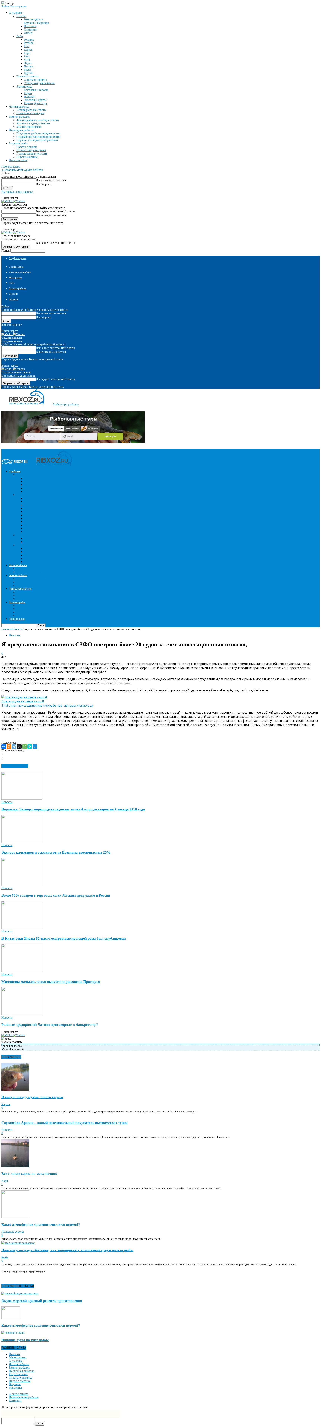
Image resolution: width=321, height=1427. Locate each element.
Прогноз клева (18, 160)
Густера (28, 42)
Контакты (13, 299)
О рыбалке (15, 1360)
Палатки (29, 96)
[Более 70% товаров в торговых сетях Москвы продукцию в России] (21, 884)
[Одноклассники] (9, 746)
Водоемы (13, 293)
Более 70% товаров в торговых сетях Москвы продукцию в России (55, 895)
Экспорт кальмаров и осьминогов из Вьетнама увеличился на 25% (55, 852)
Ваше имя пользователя (51, 180)
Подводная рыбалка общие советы (38, 133)
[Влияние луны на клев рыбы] (12, 1332)
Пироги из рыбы (27, 156)
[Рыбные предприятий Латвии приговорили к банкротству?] (21, 1014)
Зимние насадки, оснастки (33, 123)
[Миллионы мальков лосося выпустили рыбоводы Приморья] (21, 971)
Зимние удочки (33, 19)
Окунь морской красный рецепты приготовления (41, 1301)
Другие (28, 73)
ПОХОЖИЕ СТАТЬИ (14, 766)
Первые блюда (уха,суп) (31, 153)
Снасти (21, 16)
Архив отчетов (33, 169)
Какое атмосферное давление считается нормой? (40, 1224)
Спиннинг (30, 29)
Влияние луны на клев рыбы (25, 1340)
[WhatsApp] (24, 746)
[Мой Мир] (35, 746)
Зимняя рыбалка (19, 1367)
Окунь (28, 63)
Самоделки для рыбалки (39, 83)
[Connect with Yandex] (19, 201)
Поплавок (30, 26)
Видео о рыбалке (19, 1381)
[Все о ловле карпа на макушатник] (15, 1166)
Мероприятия (15, 277)
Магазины (15, 1387)
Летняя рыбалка (19, 1364)
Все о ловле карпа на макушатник (29, 1173)
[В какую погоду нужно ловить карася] (15, 1090)
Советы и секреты (35, 79)
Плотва (28, 66)
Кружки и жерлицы (36, 22)
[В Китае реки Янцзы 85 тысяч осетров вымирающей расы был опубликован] (21, 928)
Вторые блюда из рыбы (31, 150)
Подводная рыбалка (21, 1370)
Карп (27, 53)
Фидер (28, 32)
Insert (40, 1423)
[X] (19, 746)
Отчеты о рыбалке (17, 288)
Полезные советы (27, 76)
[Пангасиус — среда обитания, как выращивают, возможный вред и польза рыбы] (18, 1242)
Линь (27, 59)
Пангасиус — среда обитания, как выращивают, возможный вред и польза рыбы (67, 1250)
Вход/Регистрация (17, 258)
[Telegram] (14, 746)
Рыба (19, 36)
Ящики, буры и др (35, 103)
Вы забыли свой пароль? (17, 191)
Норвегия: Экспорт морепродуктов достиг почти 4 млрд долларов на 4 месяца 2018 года (73, 809)
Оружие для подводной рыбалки (37, 140)
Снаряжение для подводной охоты (38, 136)
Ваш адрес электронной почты (55, 211)
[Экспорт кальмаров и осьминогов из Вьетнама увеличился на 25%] (21, 841)
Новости (14, 635)
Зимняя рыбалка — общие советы (37, 120)
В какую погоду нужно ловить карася (32, 1097)
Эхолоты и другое (35, 99)
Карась (28, 49)
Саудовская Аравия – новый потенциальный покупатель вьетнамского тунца (64, 1123)
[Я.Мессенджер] (29, 746)
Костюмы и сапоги (36, 89)
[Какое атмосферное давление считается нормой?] (15, 1217)
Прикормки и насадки (30, 113)
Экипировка (24, 86)
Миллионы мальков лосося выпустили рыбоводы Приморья (50, 982)
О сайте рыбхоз (16, 266)
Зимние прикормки (28, 126)
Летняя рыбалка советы (31, 110)
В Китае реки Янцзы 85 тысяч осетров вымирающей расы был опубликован (63, 938)
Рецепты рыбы (18, 1374)
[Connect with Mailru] (7, 201)
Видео (12, 283)
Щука (27, 69)
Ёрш (26, 46)
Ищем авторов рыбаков (20, 272)
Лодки (28, 93)
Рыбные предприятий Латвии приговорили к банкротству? (49, 1025)
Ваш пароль (43, 184)
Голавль (29, 39)
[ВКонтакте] (3, 746)
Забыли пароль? (11, 324)
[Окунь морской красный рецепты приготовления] (19, 1293)
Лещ (26, 56)
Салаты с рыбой (26, 146)
